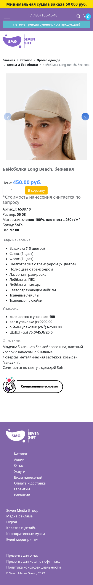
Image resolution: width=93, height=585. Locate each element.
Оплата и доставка (30, 483)
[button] (85, 117)
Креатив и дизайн (21, 527)
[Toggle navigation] (7, 15)
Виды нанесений (28, 477)
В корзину (36, 190)
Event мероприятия (22, 539)
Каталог (20, 453)
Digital (11, 522)
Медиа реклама (19, 516)
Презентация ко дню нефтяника (33, 561)
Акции (19, 459)
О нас (19, 465)
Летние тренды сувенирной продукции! (46, 24)
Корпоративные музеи (25, 533)
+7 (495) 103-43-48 (42, 15)
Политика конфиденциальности (33, 567)
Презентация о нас (22, 555)
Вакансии (22, 495)
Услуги (19, 471)
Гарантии (22, 489)
